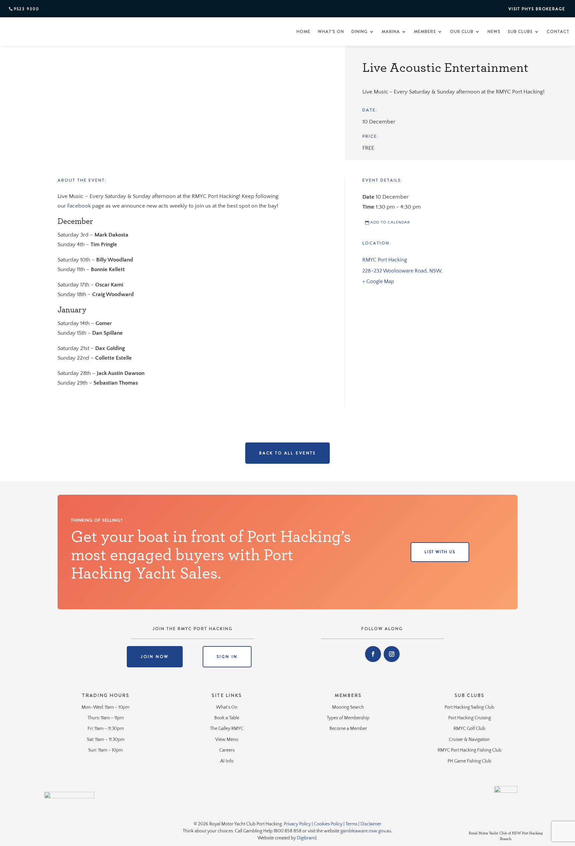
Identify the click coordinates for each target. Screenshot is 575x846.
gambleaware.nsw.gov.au (365, 831)
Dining (359, 31)
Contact (558, 31)
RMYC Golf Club (469, 728)
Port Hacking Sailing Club (469, 707)
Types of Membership (348, 718)
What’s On (331, 31)
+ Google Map (378, 281)
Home (303, 31)
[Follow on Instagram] (392, 654)
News (493, 31)
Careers (227, 750)
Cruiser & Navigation (469, 739)
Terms (351, 824)
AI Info (227, 761)
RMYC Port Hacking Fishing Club (469, 750)
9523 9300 (26, 9)
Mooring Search (348, 707)
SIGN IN (227, 657)
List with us (440, 552)
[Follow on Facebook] (373, 654)
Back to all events (287, 453)
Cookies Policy (328, 824)
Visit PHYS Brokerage (536, 9)
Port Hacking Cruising (469, 718)
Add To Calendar (390, 222)
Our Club (462, 31)
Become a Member (348, 728)
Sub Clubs (520, 31)
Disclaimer (370, 824)
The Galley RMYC (227, 728)
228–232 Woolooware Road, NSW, (402, 271)
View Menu (226, 739)
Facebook (79, 206)
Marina (391, 31)
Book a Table (226, 718)
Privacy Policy (297, 824)
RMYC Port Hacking (384, 260)
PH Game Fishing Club (469, 761)
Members (425, 31)
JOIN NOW (155, 657)
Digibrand (306, 838)
